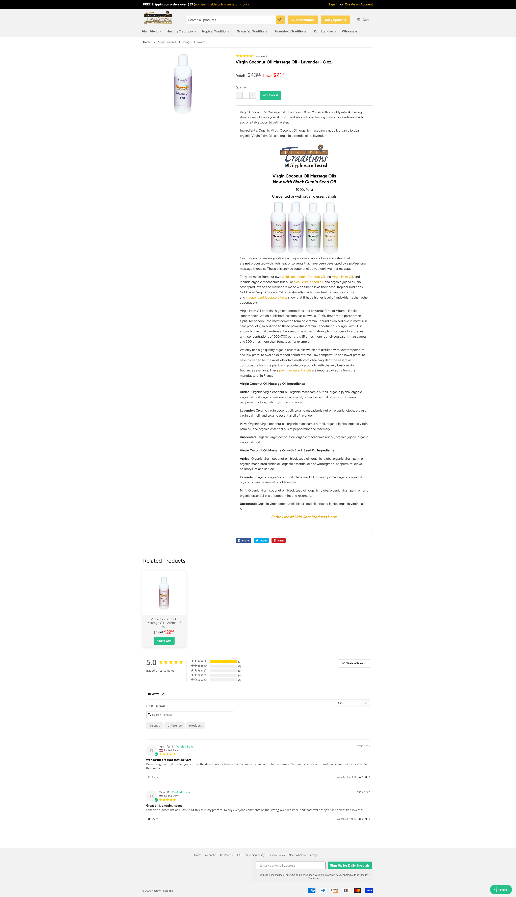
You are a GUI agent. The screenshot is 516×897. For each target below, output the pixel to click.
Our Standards (303, 20)
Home (146, 42)
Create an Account (359, 4)
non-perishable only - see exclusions (221, 4)
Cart (365, 20)
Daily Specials (335, 20)
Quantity (241, 87)
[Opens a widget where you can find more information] (501, 890)
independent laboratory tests (267, 297)
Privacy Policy (276, 855)
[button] (361, 777)
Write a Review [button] (356, 663)
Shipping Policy (255, 855)
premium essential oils (295, 370)
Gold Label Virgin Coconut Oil (303, 277)
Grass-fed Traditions (252, 31)
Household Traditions (291, 31)
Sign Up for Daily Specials (350, 865)
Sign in (333, 4)
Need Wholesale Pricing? (303, 855)
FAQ (239, 855)
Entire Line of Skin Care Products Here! (304, 517)
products (195, 725)
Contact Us (226, 855)
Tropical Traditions (216, 31)
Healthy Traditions (180, 31)
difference (174, 725)
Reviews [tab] (153, 694)
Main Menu (150, 31)
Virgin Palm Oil (342, 277)
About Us (210, 855)
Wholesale (349, 31)
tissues (154, 725)
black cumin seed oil (308, 282)
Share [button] (154, 777)
